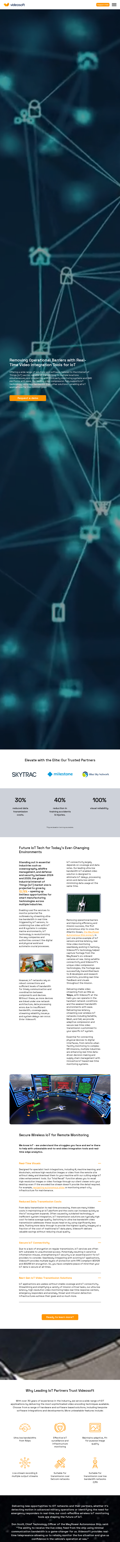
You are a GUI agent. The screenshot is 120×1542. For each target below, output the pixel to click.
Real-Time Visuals (30, 1163)
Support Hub (103, 5)
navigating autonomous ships (49, 1187)
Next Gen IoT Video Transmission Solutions (45, 1277)
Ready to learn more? (60, 1317)
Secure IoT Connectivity (34, 1242)
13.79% (23, 891)
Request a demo (28, 398)
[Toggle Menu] (114, 4)
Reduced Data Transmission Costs (40, 1201)
